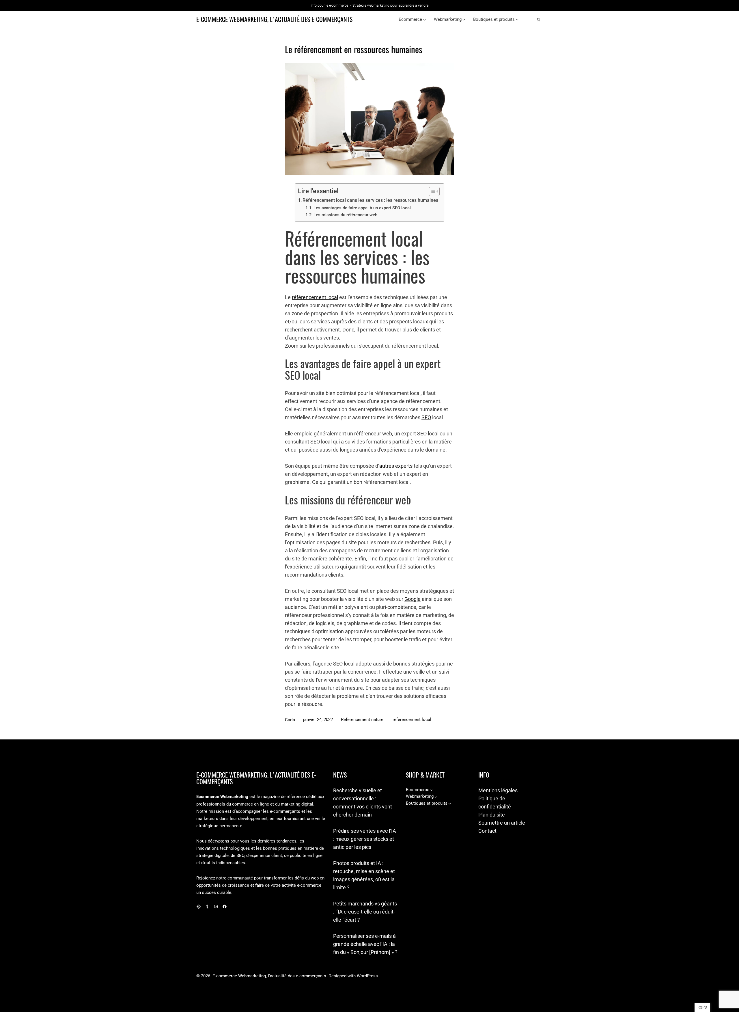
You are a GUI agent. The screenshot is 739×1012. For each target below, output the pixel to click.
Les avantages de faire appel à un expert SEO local (362, 207)
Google (412, 599)
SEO (426, 417)
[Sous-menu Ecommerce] (424, 19)
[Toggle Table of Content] (431, 191)
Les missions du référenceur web (345, 214)
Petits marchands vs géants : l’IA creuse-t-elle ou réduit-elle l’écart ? (365, 912)
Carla (290, 719)
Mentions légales (498, 790)
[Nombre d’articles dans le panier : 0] (538, 19)
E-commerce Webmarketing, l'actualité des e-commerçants (274, 19)
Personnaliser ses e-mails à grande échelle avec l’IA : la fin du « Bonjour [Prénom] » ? (365, 944)
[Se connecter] (529, 19)
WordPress (367, 976)
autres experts (396, 466)
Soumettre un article (501, 823)
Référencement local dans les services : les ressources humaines (370, 200)
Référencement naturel (363, 719)
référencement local (315, 297)
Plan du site (491, 815)
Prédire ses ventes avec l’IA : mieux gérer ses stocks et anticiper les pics (364, 839)
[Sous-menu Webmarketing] (463, 19)
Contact (487, 831)
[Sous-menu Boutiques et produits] (517, 19)
